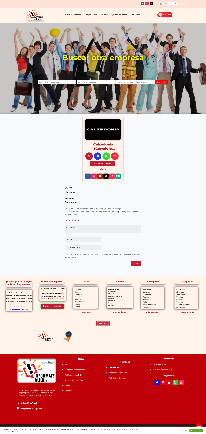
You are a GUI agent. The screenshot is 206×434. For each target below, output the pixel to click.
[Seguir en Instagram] (147, 3)
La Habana (111, 305)
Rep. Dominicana (80, 302)
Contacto (135, 15)
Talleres (145, 302)
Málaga (110, 298)
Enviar (136, 264)
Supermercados (148, 304)
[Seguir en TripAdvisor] (118, 176)
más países (86, 312)
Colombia (78, 294)
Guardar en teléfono (103, 163)
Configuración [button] (182, 430)
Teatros (145, 297)
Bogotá (110, 303)
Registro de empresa (74, 380)
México (76, 304)
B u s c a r (162, 82)
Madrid (110, 294)
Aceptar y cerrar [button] (196, 430)
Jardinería (146, 295)
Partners (103, 323)
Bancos (145, 300)
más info (103, 169)
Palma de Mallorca (114, 296)
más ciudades (119, 312)
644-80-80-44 (29, 403)
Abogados (146, 307)
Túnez (76, 307)
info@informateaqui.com (19, 309)
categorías (155, 312)
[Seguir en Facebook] (142, 3)
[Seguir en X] (151, 3)
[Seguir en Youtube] (100, 176)
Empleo (77, 15)
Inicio (67, 15)
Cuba (76, 292)
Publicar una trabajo (73, 375)
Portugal (77, 297)
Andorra (77, 299)
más (148, 312)
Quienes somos (119, 15)
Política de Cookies (117, 378)
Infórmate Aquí (159, 364)
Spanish (165, 3)
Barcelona (111, 292)
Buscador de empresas (75, 370)
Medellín (111, 301)
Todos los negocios (52, 306)
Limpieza (145, 292)
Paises (104, 15)
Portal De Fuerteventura (162, 369)
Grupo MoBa (91, 15)
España (77, 289)
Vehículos (146, 290)
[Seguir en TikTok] (112, 176)
